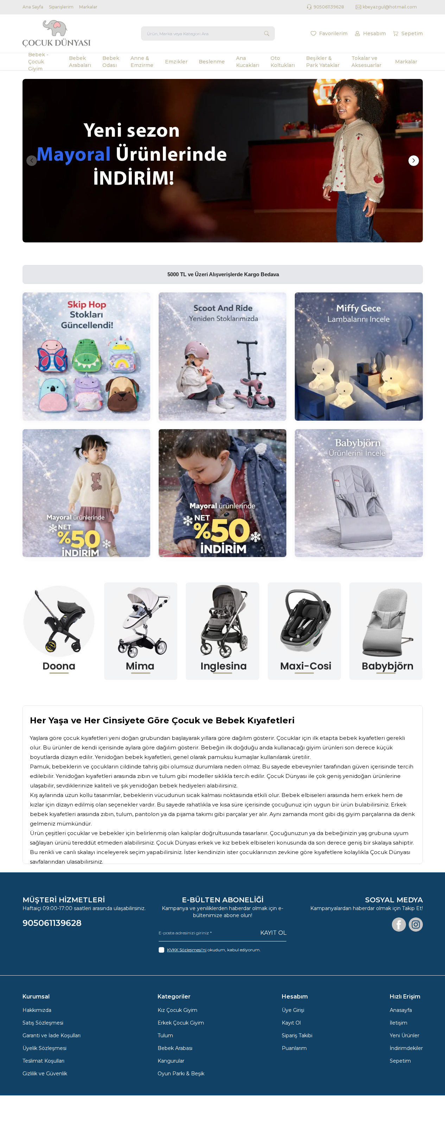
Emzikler (176, 61)
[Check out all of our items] (86, 356)
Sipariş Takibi (297, 1035)
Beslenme (212, 61)
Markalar (88, 7)
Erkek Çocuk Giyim (181, 1023)
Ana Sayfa (33, 7)
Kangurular (171, 1061)
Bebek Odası (110, 61)
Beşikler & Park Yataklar (322, 61)
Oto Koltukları (283, 61)
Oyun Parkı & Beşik (181, 1073)
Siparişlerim (61, 7)
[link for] (223, 161)
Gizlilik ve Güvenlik (45, 1073)
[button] (31, 160)
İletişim (398, 1023)
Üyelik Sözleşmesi (44, 1048)
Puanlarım (294, 1048)
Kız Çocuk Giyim (177, 1010)
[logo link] (65, 33)
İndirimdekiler (406, 1048)
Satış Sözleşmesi (43, 1023)
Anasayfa (401, 1010)
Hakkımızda (37, 1010)
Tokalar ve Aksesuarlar (366, 61)
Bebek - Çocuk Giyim (38, 61)
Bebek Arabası (175, 1048)
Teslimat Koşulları (43, 1061)
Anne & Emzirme (142, 61)
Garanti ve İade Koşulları (52, 1035)
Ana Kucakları (247, 61)
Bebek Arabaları (80, 61)
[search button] (267, 33)
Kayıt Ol (273, 932)
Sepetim (400, 1061)
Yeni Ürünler (404, 1035)
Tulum (165, 1035)
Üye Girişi (293, 1010)
